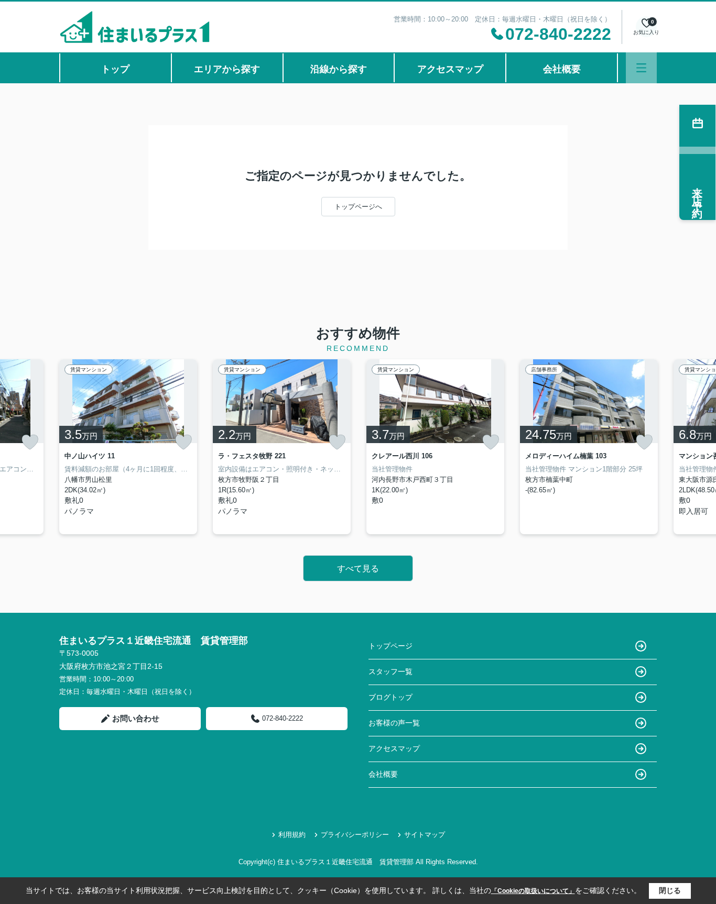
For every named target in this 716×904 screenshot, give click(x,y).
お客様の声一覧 (394, 723)
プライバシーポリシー (355, 835)
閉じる (670, 890)
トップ (115, 69)
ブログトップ (390, 697)
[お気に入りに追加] (29, 442)
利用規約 (292, 835)
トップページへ (358, 207)
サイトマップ (424, 835)
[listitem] (128, 446)
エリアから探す (227, 69)
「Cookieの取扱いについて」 (533, 891)
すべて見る (358, 568)
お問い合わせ (135, 718)
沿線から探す (338, 69)
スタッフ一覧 (390, 671)
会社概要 (562, 69)
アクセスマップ (450, 69)
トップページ (390, 646)
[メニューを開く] (641, 68)
